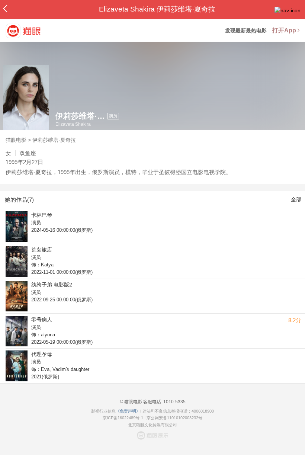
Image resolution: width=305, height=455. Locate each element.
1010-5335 (174, 401)
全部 (296, 199)
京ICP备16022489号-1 (123, 418)
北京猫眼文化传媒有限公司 (152, 425)
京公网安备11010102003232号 (174, 418)
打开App (284, 30)
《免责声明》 (128, 411)
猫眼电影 (16, 140)
